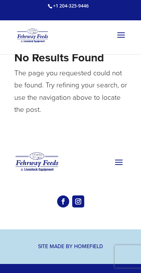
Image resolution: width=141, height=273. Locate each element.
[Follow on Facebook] (63, 201)
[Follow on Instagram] (78, 201)
